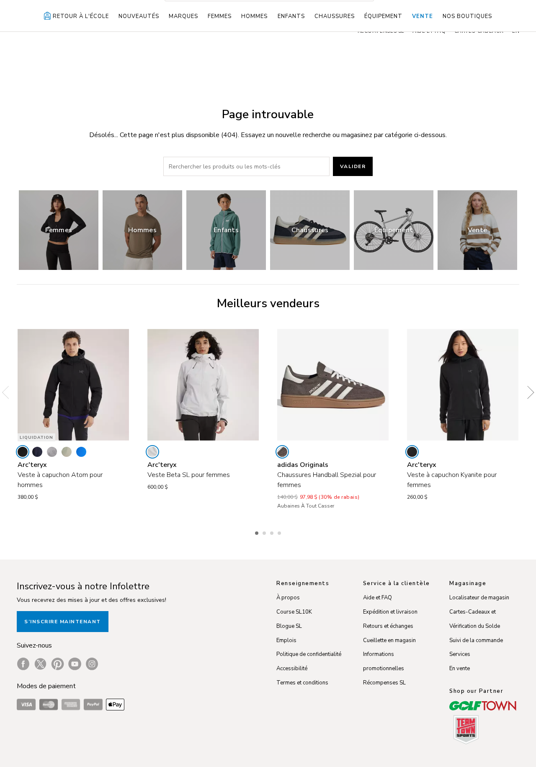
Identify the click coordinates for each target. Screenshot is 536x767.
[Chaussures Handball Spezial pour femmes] (333, 385)
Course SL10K (294, 612)
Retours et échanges (388, 626)
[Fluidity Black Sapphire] (81, 452)
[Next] (527, 392)
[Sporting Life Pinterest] (57, 664)
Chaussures (334, 16)
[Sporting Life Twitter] (40, 664)
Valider (353, 166)
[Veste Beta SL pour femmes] (203, 385)
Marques (183, 16)
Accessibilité (291, 668)
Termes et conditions (302, 683)
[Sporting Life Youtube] (74, 664)
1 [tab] (257, 531)
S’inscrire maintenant (62, 621)
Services (459, 654)
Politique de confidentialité (308, 654)
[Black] (22, 452)
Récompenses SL (384, 683)
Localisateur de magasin (479, 597)
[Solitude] (152, 452)
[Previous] (8, 392)
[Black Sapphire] (37, 452)
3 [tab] (272, 531)
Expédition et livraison (390, 612)
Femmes (220, 16)
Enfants (291, 16)
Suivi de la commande (476, 640)
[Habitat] (66, 452)
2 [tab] (265, 531)
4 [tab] (280, 531)
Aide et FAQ (377, 597)
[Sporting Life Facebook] (23, 664)
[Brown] (282, 452)
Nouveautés (139, 16)
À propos (288, 597)
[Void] (52, 452)
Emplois (286, 640)
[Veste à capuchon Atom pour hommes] (73, 385)
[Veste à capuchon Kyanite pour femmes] (462, 385)
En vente (459, 668)
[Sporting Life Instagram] (91, 664)
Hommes (254, 16)
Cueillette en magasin (389, 640)
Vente (422, 16)
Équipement (383, 16)
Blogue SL (289, 626)
